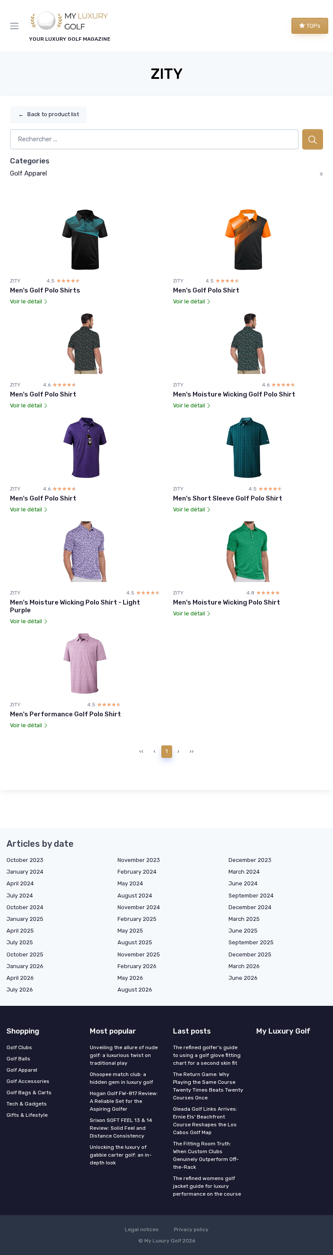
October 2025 (25, 954)
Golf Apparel (28, 173)
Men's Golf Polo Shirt (206, 290)
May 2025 (130, 930)
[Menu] (16, 26)
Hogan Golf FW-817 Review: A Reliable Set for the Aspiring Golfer (124, 1101)
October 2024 (25, 907)
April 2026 (20, 978)
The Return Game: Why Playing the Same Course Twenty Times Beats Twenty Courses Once (208, 1086)
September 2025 (251, 942)
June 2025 (243, 930)
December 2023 (250, 860)
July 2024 (20, 895)
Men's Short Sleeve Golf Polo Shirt (227, 498)
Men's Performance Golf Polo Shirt (65, 714)
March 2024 (244, 871)
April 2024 (20, 883)
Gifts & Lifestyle (27, 1115)
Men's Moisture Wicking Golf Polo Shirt (234, 394)
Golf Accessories (28, 1081)
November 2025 (139, 954)
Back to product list (48, 114)
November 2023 (139, 860)
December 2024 (250, 907)
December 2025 (250, 954)
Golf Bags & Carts (29, 1092)
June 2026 (243, 978)
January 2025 (25, 919)
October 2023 (25, 860)
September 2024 (251, 895)
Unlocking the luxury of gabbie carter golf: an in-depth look (121, 1155)
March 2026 (244, 966)
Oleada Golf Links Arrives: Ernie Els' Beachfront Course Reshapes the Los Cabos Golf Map (205, 1120)
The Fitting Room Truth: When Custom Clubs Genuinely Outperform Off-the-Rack (206, 1155)
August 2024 (135, 895)
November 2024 (139, 907)
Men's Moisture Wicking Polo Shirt (226, 602)
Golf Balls (18, 1059)
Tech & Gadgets (27, 1104)
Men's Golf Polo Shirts (45, 290)
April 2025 (20, 930)
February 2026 (137, 966)
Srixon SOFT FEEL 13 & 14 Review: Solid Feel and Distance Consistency (121, 1128)
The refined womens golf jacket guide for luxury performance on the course (207, 1186)
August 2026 (135, 989)
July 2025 (20, 942)
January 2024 (25, 871)
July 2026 (20, 989)
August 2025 (135, 942)
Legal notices (142, 1229)
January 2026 (25, 966)
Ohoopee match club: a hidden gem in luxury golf (121, 1078)
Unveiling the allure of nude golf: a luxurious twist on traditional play (124, 1055)
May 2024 (130, 883)
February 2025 (137, 919)
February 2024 (137, 871)
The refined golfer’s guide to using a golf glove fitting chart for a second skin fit (207, 1055)
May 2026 (130, 978)
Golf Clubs (19, 1047)
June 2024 (243, 883)
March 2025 (244, 919)
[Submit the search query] (312, 139)
